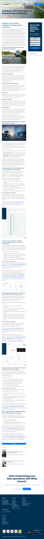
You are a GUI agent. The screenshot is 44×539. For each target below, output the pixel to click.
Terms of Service (22, 536)
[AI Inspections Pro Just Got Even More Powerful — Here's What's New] (4, 463)
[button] (40, 53)
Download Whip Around (37, 530)
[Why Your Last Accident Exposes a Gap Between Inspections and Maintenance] (4, 453)
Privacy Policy (17, 536)
